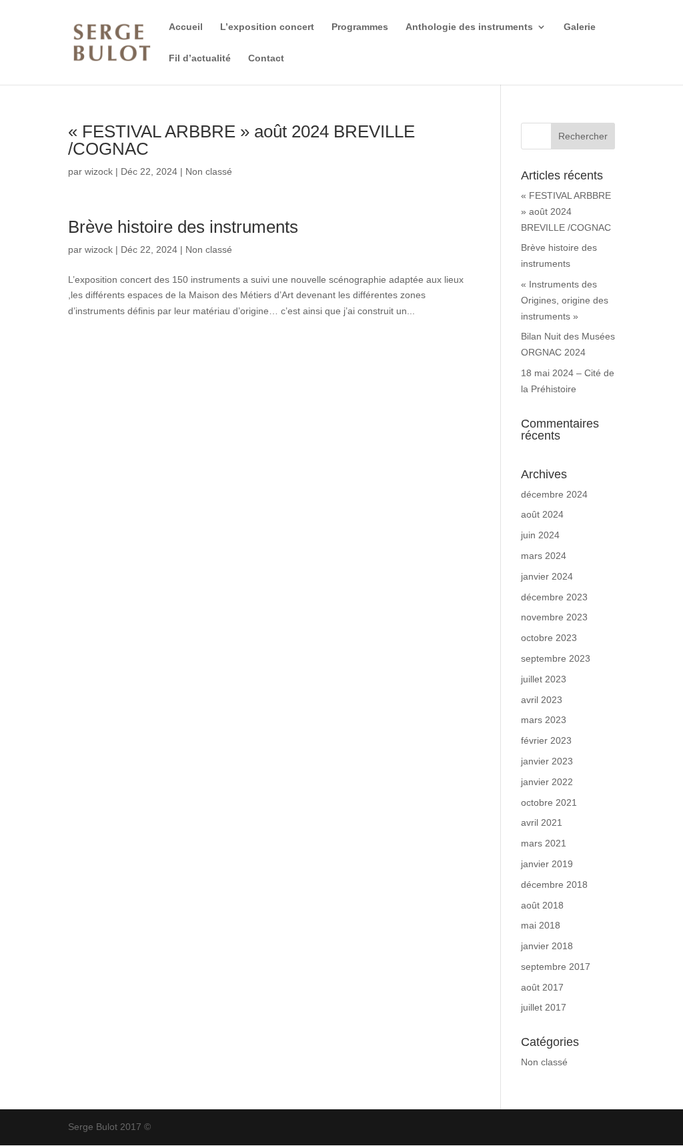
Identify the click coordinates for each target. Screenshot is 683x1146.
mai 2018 (540, 925)
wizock (99, 171)
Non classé (208, 171)
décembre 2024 (554, 494)
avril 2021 (541, 822)
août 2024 (542, 514)
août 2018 (542, 905)
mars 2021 (543, 843)
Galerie (580, 27)
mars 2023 (543, 719)
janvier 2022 (547, 781)
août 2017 (542, 987)
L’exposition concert (267, 27)
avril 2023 (541, 699)
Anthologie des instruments (469, 27)
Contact (266, 58)
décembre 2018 (554, 884)
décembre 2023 (554, 597)
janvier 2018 (547, 946)
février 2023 (546, 740)
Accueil (186, 27)
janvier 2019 (547, 863)
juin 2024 (540, 535)
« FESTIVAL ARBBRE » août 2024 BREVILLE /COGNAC (241, 140)
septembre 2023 (555, 658)
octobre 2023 (549, 637)
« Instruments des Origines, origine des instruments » (564, 300)
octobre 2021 (549, 802)
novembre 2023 (554, 617)
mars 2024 (543, 555)
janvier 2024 (547, 576)
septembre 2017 (555, 966)
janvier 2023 (547, 761)
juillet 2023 (543, 679)
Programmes (359, 27)
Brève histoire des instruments (183, 227)
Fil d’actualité (200, 58)
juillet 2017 (543, 1007)
